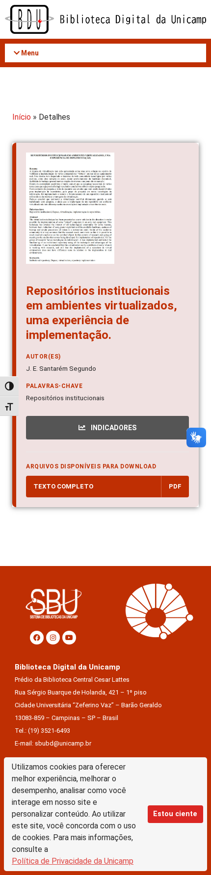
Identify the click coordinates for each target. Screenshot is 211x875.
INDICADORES (112, 428)
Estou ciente (175, 814)
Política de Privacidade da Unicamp (72, 861)
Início (21, 117)
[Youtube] (69, 637)
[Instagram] (53, 637)
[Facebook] (37, 637)
